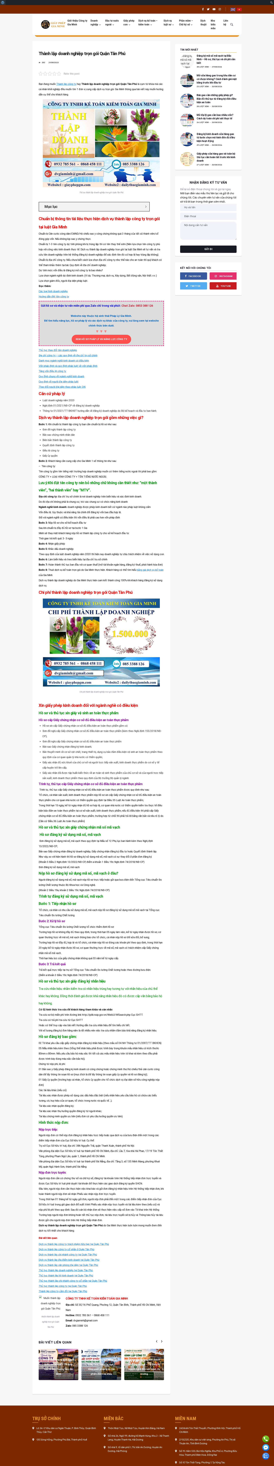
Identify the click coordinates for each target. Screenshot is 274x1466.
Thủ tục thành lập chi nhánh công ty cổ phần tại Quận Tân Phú (73, 1280)
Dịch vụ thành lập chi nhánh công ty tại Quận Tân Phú (68, 1254)
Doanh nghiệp (94, 22)
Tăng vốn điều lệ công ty (52, 371)
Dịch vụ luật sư (168, 22)
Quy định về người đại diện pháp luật (58, 381)
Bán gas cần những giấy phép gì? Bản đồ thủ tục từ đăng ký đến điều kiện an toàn (216, 99)
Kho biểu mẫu (213, 24)
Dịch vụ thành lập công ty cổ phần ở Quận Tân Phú (66, 1249)
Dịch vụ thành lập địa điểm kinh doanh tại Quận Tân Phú (69, 1259)
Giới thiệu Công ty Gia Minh (77, 22)
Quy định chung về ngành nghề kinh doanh (61, 376)
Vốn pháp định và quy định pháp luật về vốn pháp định (68, 365)
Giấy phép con (128, 22)
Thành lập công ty (66, 84)
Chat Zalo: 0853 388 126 (137, 305)
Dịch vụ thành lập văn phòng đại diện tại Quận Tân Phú (68, 1265)
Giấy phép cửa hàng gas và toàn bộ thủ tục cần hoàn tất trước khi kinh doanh (216, 157)
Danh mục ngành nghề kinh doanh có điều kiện (64, 360)
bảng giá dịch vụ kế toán (150, 569)
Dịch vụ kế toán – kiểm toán (147, 22)
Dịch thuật (203, 22)
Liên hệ (225, 22)
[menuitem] (3, 2)
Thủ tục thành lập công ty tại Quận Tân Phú (63, 1286)
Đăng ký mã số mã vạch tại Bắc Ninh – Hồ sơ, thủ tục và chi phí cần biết (216, 59)
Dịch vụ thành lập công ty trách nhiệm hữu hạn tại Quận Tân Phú (74, 1244)
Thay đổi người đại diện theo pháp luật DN (62, 386)
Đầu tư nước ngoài (112, 22)
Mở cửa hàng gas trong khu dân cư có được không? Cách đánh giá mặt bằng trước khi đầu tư (217, 79)
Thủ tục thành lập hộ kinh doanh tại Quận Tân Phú (66, 1275)
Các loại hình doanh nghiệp (53, 291)
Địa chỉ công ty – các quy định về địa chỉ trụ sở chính (68, 355)
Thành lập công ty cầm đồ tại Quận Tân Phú (63, 1291)
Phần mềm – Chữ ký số (186, 22)
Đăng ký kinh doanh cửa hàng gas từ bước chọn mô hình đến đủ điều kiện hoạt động (216, 138)
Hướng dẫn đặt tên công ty (54, 296)
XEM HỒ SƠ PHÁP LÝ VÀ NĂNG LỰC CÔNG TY (101, 339)
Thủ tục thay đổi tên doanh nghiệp (58, 350)
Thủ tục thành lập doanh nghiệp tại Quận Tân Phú (66, 1270)
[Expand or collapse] (146, 207)
